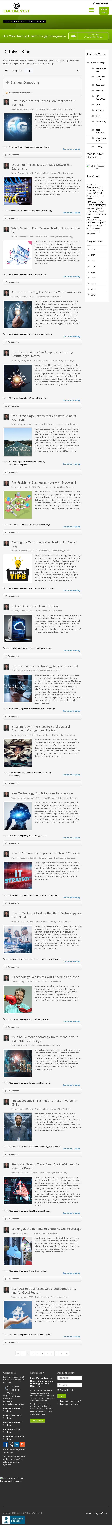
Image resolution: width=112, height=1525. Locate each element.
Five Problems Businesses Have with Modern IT (43, 482)
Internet (13, 147)
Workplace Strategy (93, 196)
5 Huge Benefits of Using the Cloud (35, 606)
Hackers (99, 225)
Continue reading (71, 149)
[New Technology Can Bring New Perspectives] (17, 815)
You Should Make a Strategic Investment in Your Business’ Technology (44, 1039)
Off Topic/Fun (100, 97)
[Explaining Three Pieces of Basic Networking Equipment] (17, 190)
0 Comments (13, 154)
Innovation (47, 334)
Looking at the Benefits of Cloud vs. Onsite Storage (46, 1229)
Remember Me (67, 1390)
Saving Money (36, 708)
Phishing (98, 220)
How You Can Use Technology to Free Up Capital (44, 666)
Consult (104, 10)
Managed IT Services (19, 959)
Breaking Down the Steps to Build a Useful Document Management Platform (40, 728)
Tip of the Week (100, 77)
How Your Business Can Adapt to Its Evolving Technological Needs (42, 354)
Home (7, 21)
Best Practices (48, 588)
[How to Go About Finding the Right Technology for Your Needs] (17, 939)
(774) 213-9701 (13, 1391)
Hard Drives (35, 1270)
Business (70, 487)
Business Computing (40, 147)
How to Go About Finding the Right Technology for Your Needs (46, 915)
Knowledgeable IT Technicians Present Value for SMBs (44, 1102)
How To (99, 90)
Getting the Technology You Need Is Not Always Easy (44, 544)
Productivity (35, 334)
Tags (22, 21)
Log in (62, 1395)
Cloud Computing (17, 461)
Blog (14, 21)
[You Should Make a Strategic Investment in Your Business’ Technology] (17, 1063)
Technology (69, 109)
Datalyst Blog (57, 109)
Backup (89, 208)
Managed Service (93, 228)
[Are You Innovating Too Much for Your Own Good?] (17, 314)
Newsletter (56, 297)
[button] (78, 70)
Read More (37, 1420)
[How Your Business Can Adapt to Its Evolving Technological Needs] (17, 378)
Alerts (99, 116)
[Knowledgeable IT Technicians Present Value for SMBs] (17, 1126)
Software (90, 217)
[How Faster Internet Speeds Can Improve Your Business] (17, 127)
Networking (15, 210)
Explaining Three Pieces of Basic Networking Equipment (41, 166)
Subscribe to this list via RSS (20, 92)
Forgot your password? (70, 1404)
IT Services (91, 184)
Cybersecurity (99, 190)
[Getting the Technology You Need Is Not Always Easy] (17, 568)
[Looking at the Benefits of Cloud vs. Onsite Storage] (17, 1251)
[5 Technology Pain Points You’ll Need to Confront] (17, 999)
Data (44, 274)
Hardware (95, 211)
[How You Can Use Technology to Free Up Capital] (17, 688)
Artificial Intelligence (35, 461)
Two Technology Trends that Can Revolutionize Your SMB (44, 418)
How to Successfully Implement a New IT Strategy (45, 853)
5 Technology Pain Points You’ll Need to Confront (45, 977)
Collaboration (102, 214)
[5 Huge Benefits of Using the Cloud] (17, 628)
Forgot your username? (70, 1401)
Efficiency (34, 1083)
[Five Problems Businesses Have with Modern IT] (17, 504)
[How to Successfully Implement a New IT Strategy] (17, 875)
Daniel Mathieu (43, 109)
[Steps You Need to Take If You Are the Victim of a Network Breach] (17, 1190)
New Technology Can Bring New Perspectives (42, 793)
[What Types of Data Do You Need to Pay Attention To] (17, 254)
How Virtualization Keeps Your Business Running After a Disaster (42, 1382)
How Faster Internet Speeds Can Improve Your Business (43, 103)
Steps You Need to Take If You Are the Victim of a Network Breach (45, 1166)
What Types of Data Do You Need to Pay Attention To (45, 230)
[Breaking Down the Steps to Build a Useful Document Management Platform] (17, 752)
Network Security (93, 231)
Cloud (32, 398)
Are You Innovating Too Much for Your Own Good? (46, 292)
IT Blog (99, 146)
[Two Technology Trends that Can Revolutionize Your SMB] (17, 442)
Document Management (20, 772)
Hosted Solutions (37, 1334)
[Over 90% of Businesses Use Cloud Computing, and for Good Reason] (17, 1314)
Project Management (19, 895)
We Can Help (93, 36)
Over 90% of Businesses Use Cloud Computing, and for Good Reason (43, 1290)
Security (45, 1019)
